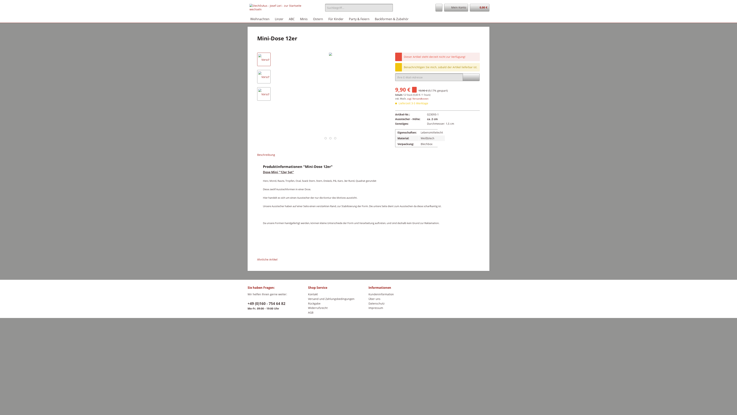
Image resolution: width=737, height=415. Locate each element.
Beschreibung (266, 155)
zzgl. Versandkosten (417, 98)
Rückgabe (314, 303)
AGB (310, 312)
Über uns (374, 299)
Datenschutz (376, 303)
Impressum (375, 308)
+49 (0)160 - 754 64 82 (266, 303)
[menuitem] (359, 9)
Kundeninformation (381, 294)
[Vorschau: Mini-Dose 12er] (264, 59)
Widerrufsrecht (318, 308)
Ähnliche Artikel (267, 259)
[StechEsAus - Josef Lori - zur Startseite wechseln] (278, 8)
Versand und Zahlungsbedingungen (331, 299)
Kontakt (313, 294)
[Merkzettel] (438, 8)
